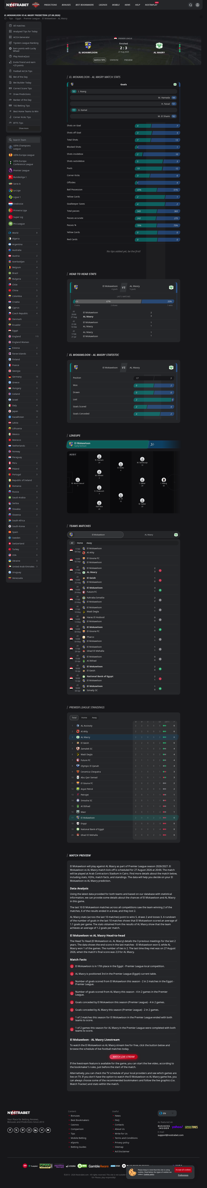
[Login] (197, 5)
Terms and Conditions (126, 1138)
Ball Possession (74, 189)
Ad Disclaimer (122, 1151)
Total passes (73, 210)
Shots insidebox (75, 153)
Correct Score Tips (22, 88)
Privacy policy (122, 1142)
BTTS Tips (18, 122)
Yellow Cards (73, 196)
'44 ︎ (174, 97)
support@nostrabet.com (171, 1135)
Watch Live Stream (123, 1056)
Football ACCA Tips (22, 71)
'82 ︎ (174, 116)
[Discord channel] (48, 1130)
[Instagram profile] (29, 1130)
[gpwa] (46, 1165)
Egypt (18, 18)
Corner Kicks (73, 175)
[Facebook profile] (10, 1130)
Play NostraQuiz (21, 56)
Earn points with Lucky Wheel (24, 49)
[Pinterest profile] (22, 1130)
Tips (11, 18)
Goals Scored (79, 406)
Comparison (77, 1129)
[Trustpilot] (33, 1165)
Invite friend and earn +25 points (24, 64)
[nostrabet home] (18, 1112)
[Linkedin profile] (35, 1130)
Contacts (119, 1124)
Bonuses (66, 4)
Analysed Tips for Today (25, 31)
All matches (19, 25)
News (127, 4)
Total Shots (72, 139)
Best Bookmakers (85, 4)
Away (89, 542)
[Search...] (190, 4)
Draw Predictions (22, 94)
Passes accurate (75, 218)
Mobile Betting (78, 1138)
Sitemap (119, 1146)
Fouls (69, 168)
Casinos (103, 4)
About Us (120, 1129)
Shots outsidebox (75, 161)
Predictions (50, 4)
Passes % (71, 225)
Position (77, 377)
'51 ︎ (174, 103)
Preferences (183, 1175)
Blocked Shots (74, 146)
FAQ (117, 1120)
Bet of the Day (20, 76)
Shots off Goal (74, 132)
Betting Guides (78, 1146)
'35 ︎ (74, 91)
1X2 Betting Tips (21, 105)
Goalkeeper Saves (76, 203)
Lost (75, 399)
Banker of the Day (22, 99)
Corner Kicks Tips (22, 117)
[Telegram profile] (41, 1130)
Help (137, 4)
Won (75, 385)
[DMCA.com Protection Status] (82, 1165)
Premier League (32, 18)
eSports (75, 1142)
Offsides (71, 182)
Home (80, 542)
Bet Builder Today (22, 82)
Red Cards (72, 239)
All (72, 542)
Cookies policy (149, 1174)
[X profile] (16, 1130)
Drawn (76, 392)
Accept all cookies (183, 1169)
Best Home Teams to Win (25, 111)
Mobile (116, 4)
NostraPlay (151, 4)
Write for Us (121, 1133)
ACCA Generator (21, 37)
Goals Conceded (81, 413)
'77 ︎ (74, 110)
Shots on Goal (74, 125)
